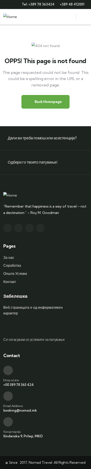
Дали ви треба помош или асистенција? (42, 138)
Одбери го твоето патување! (32, 162)
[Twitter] (7, 228)
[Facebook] (18, 228)
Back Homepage (48, 102)
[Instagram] (29, 228)
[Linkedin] (40, 228)
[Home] (10, 17)
